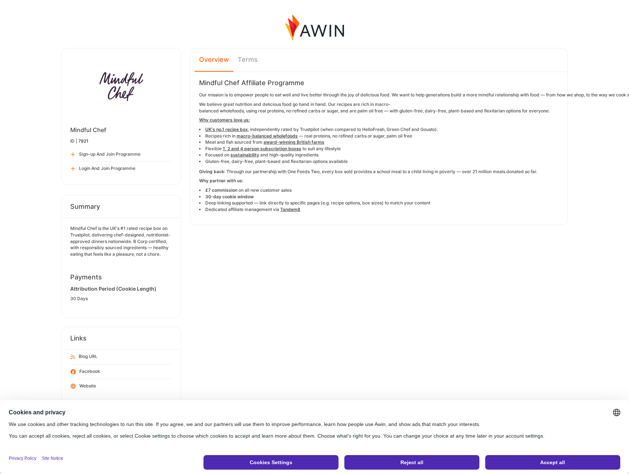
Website (87, 386)
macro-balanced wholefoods (267, 136)
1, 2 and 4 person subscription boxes (262, 148)
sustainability (244, 155)
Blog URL (88, 356)
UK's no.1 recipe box (226, 129)
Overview (214, 59)
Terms (248, 59)
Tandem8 (290, 209)
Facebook (89, 371)
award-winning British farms (294, 142)
